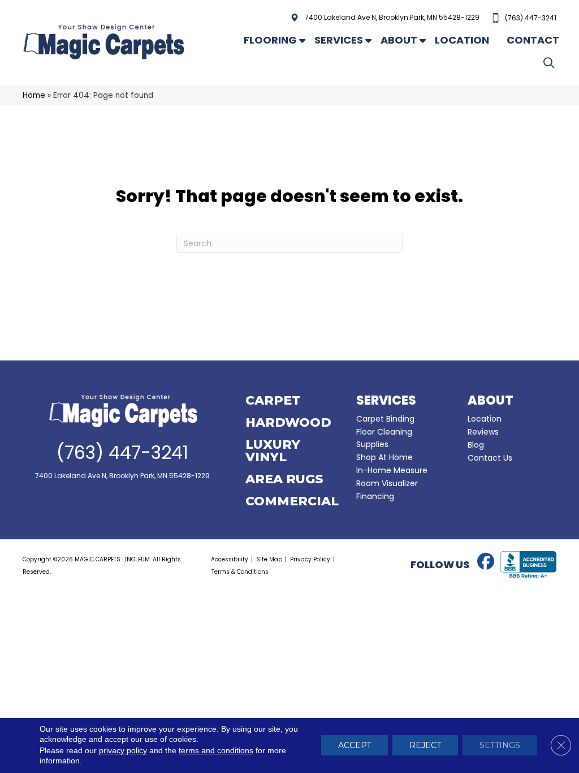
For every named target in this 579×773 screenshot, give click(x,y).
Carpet (273, 401)
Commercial (292, 502)
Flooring (270, 40)
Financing (375, 496)
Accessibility (229, 559)
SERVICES (386, 400)
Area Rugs (284, 480)
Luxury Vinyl (272, 452)
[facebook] (485, 562)
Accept (354, 746)
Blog (476, 444)
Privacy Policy (310, 559)
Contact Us (490, 457)
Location (462, 40)
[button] (551, 62)
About (399, 40)
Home (34, 95)
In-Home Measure (391, 470)
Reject (425, 746)
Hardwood (288, 423)
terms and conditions (216, 750)
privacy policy (123, 750)
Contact (533, 40)
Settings (499, 746)
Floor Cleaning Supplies (384, 438)
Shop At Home (384, 457)
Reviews (483, 431)
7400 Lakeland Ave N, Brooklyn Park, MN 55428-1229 (392, 17)
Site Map (269, 559)
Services (338, 40)
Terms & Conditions (240, 572)
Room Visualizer (387, 483)
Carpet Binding (385, 418)
